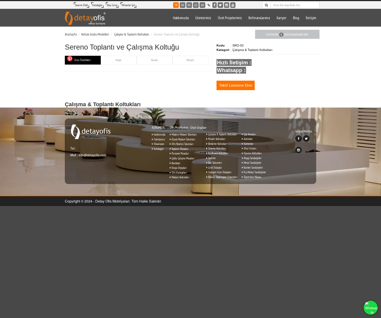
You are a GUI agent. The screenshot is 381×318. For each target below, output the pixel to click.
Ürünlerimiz (203, 17)
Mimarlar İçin (128, 5)
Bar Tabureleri (214, 163)
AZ (195, 5)
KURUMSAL (158, 127)
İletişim (311, 17)
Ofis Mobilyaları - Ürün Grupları (188, 127)
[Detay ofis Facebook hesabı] (214, 5)
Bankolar (175, 163)
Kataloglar (97, 5)
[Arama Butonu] (266, 5)
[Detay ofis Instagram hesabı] (226, 5)
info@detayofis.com (92, 155)
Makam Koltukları (180, 177)
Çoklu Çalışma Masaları (182, 158)
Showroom (158, 144)
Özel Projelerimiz (230, 17)
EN (182, 5)
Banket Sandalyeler (253, 167)
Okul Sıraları (249, 148)
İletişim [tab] (190, 60)
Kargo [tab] (118, 60)
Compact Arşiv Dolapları (219, 172)
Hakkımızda (181, 17)
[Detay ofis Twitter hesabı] (220, 5)
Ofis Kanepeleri (179, 173)
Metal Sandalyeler (252, 163)
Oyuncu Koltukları (252, 153)
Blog (296, 17)
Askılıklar (248, 139)
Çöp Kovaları (249, 134)
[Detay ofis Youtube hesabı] (232, 5)
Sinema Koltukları (216, 148)
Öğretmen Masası (252, 177)
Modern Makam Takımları (184, 134)
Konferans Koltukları (217, 153)
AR (202, 5)
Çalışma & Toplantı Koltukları (131, 34)
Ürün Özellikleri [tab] (82, 60)
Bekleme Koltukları (217, 144)
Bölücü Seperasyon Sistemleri (222, 177)
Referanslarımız (259, 17)
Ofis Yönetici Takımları (182, 144)
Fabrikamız (159, 139)
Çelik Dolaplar (214, 167)
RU (189, 5)
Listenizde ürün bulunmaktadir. (287, 34)
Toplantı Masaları (179, 149)
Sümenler (248, 144)
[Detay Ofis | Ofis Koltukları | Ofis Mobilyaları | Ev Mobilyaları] (85, 17)
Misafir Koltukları (216, 139)
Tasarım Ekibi (81, 5)
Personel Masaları (180, 153)
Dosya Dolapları (179, 168)
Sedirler (211, 158)
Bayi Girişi (112, 5)
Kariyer (281, 17)
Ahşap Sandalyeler (252, 158)
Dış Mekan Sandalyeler (254, 172)
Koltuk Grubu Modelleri (95, 34)
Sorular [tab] (154, 60)
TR (175, 5)
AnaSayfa (71, 34)
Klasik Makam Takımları (183, 139)
